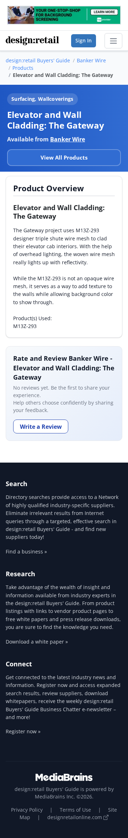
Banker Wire (91, 60)
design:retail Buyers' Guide (38, 60)
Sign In (83, 40)
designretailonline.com (75, 817)
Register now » (23, 731)
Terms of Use (75, 809)
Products (22, 67)
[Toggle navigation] (113, 41)
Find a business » (26, 551)
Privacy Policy (27, 809)
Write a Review (41, 427)
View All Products (64, 157)
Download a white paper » (37, 641)
